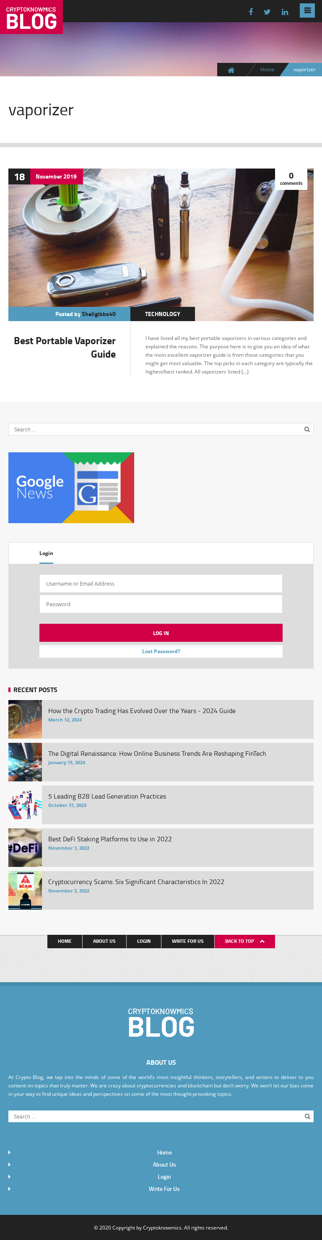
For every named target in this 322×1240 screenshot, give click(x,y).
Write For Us (188, 940)
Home (267, 69)
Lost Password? (161, 651)
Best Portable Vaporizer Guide (65, 347)
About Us (104, 940)
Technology (162, 313)
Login (46, 553)
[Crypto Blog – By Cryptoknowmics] (31, 27)
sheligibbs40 (99, 313)
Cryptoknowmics (162, 1227)
